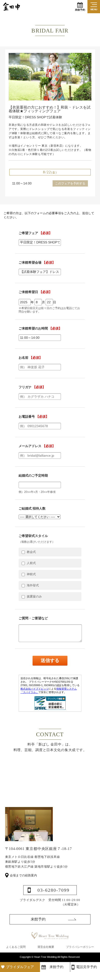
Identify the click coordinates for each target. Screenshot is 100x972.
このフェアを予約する (70, 183)
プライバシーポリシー (80, 947)
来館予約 (80, 9)
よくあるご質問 (16, 947)
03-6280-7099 (53, 890)
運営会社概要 (45, 947)
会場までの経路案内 (23, 875)
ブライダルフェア (20, 967)
